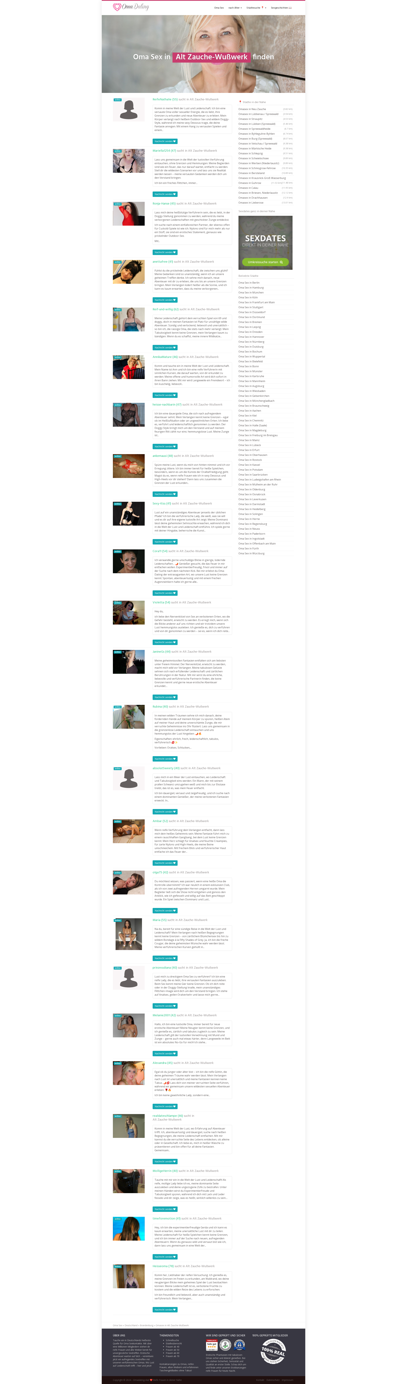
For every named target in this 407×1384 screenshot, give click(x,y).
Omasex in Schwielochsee (265, 158)
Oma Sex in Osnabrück (251, 494)
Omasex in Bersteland (265, 173)
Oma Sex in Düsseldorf (252, 312)
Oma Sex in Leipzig (249, 327)
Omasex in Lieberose (265, 202)
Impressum (287, 1379)
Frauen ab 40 (172, 1346)
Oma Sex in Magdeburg (252, 430)
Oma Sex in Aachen (249, 410)
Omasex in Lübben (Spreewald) (265, 124)
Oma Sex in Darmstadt (251, 504)
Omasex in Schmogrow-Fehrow (265, 168)
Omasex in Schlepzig (265, 153)
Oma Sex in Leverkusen (252, 499)
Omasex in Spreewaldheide (265, 129)
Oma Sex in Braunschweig (253, 405)
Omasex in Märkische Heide (265, 148)
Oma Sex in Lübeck (249, 445)
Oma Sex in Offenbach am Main (257, 543)
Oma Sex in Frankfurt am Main (256, 302)
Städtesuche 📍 (256, 8)
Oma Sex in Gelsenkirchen (253, 396)
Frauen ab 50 (172, 1349)
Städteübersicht (174, 1343)
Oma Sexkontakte (133, 1343)
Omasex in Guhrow (260, 183)
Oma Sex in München (251, 292)
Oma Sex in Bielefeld (250, 361)
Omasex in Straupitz (265, 119)
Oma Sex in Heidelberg (252, 509)
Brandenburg (146, 1325)
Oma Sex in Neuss (249, 529)
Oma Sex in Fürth (248, 548)
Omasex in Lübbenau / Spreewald (265, 114)
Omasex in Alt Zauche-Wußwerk (172, 1325)
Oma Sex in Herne (249, 519)
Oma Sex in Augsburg (251, 386)
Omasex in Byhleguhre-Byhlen (265, 133)
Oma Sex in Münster (250, 371)
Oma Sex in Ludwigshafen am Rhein (259, 479)
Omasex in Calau (265, 188)
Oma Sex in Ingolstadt (251, 538)
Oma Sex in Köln (248, 297)
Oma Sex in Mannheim (251, 381)
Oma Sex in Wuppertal (251, 356)
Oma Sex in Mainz (249, 440)
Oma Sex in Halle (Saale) (252, 425)
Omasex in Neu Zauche (265, 109)
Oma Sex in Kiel (247, 415)
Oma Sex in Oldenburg (251, 489)
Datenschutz (272, 1379)
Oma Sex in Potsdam (250, 469)
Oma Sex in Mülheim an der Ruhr (258, 484)
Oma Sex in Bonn (248, 366)
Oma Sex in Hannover (251, 337)
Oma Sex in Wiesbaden (252, 391)
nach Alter (234, 8)
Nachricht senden (164, 141)
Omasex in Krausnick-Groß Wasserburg (265, 178)
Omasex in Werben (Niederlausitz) (265, 163)
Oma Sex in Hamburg (251, 287)
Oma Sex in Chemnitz (251, 420)
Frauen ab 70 (172, 1356)
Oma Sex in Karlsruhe (251, 376)
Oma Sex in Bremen (250, 322)
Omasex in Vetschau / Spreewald (265, 143)
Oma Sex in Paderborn (251, 533)
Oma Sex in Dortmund (251, 317)
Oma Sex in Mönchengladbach (256, 401)
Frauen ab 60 (172, 1352)
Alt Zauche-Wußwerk (204, 99)
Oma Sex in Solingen (250, 514)
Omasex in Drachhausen (265, 197)
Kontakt (260, 1379)
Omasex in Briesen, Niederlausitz (265, 193)
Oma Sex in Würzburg (251, 553)
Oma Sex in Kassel (249, 465)
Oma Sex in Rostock (250, 460)
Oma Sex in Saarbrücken (253, 474)
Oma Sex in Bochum (250, 351)
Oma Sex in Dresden (250, 332)
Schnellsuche (172, 1340)
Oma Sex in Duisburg (251, 346)
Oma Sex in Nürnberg (251, 341)
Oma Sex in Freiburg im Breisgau (258, 435)
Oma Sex (219, 8)
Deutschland (131, 1325)
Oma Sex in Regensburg (252, 524)
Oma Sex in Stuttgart (250, 307)
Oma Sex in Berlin (248, 282)
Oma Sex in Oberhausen (252, 455)
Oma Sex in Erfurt (248, 450)
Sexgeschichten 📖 (281, 8)
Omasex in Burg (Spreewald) (265, 138)
